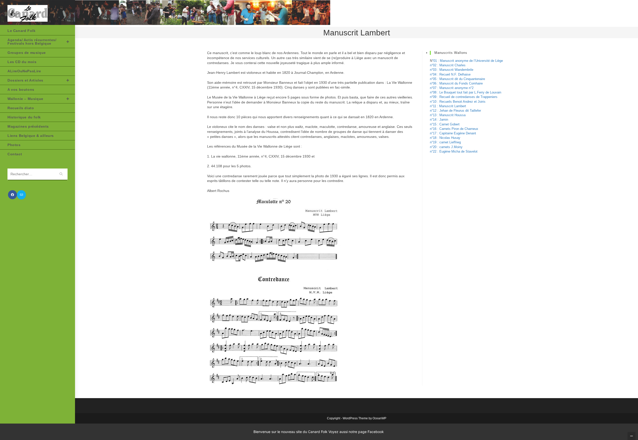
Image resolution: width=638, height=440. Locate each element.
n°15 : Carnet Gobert (445, 124)
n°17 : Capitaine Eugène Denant (453, 133)
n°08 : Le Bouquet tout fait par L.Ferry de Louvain (465, 92)
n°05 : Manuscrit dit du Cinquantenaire (457, 79)
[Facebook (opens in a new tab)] (12, 194)
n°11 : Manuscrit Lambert (448, 106)
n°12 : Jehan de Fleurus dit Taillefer (455, 110)
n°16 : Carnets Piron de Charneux (454, 129)
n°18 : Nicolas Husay (445, 138)
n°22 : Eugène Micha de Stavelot (454, 151)
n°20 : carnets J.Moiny (446, 147)
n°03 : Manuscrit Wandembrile (451, 70)
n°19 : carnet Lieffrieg (445, 142)
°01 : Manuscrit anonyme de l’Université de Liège (467, 61)
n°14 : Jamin (439, 119)
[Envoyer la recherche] (61, 174)
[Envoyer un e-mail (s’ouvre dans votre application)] (21, 194)
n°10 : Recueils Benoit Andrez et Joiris (457, 101)
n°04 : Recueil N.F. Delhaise (450, 74)
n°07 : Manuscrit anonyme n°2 (452, 88)
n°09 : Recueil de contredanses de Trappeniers (463, 97)
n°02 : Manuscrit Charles (448, 65)
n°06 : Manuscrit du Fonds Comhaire (456, 83)
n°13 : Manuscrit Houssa (448, 115)
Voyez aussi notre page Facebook (356, 432)
